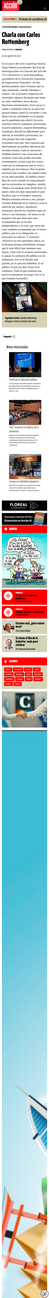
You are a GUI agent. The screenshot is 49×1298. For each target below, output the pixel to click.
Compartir (7, 336)
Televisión (18, 670)
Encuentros (25, 27)
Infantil (8, 684)
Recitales (19, 674)
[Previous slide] (5, 1055)
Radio (28, 674)
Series (37, 670)
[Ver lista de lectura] (44, 1293)
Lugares (19, 679)
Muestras (9, 679)
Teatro (28, 670)
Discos (17, 684)
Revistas (9, 674)
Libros (29, 679)
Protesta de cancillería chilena (19, 19)
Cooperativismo (10, 27)
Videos (8, 670)
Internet (38, 679)
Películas (38, 674)
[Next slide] (44, 1055)
